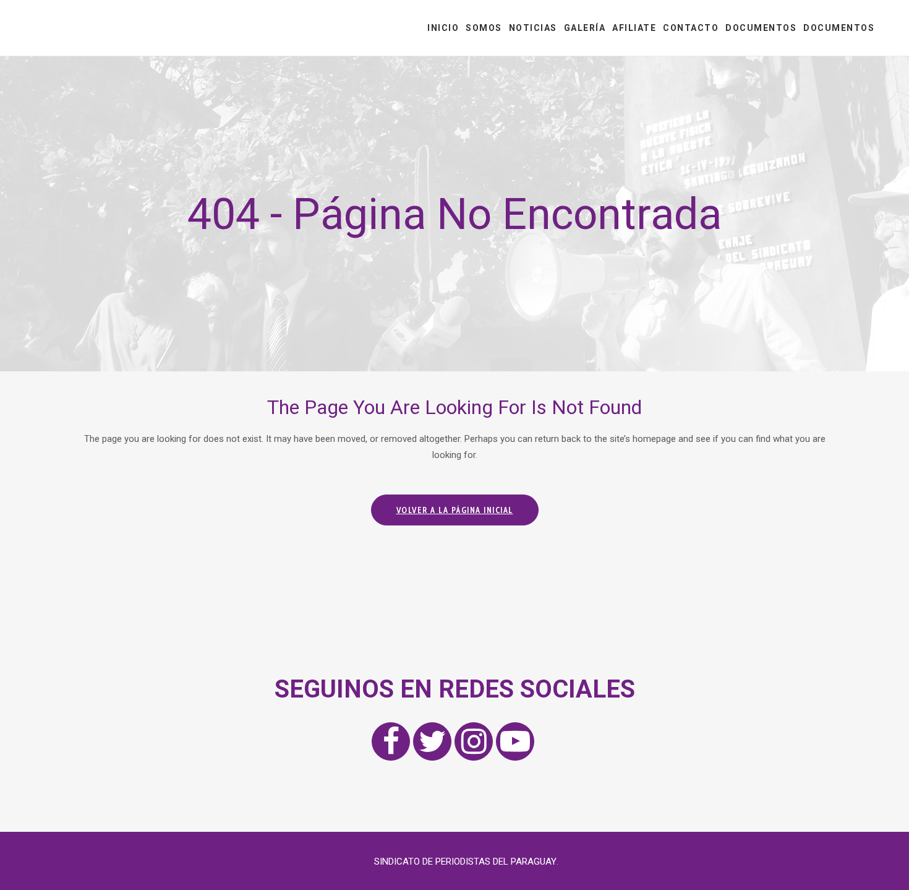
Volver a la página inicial (454, 510)
